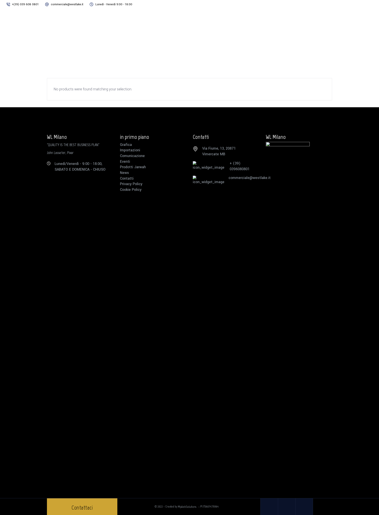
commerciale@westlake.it (67, 4)
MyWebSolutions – (189, 506)
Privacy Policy (131, 184)
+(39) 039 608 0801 (25, 4)
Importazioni (130, 150)
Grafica (126, 145)
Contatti (127, 178)
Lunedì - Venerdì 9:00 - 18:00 (113, 4)
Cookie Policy (130, 190)
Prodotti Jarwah (133, 167)
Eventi (125, 161)
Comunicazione (132, 156)
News (124, 173)
